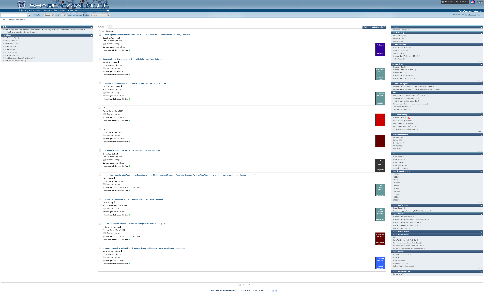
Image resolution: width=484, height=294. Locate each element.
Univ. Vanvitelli (8, 52)
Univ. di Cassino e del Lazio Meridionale (17, 58)
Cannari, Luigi (398, 53)
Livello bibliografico (400, 33)
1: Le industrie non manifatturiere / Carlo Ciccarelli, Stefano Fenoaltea (131, 150)
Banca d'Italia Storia (400, 228)
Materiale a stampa (400, 30)
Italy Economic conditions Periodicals (406, 243)
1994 (395, 183)
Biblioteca (7, 35)
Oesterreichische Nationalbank (404, 129)
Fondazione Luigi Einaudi (402, 120)
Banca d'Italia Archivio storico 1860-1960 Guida (410, 220)
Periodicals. (397, 274)
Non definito (397, 143)
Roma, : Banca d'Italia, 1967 (113, 111)
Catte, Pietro (397, 59)
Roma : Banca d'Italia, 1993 (112, 89)
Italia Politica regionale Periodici (404, 240)
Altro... (480, 61)
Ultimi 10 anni (398, 162)
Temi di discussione (400, 110)
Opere (395, 92)
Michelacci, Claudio (110, 62)
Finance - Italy (398, 260)
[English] (473, 3)
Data (394, 154)
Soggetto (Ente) (398, 214)
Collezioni (396, 41)
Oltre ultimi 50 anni (400, 168)
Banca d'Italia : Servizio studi (403, 70)
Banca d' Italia (398, 73)
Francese (396, 149)
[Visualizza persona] (119, 38)
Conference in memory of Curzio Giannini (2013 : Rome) (413, 86)
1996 (395, 191)
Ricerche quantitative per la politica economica (410, 104)
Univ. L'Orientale (9, 55)
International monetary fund (403, 126)
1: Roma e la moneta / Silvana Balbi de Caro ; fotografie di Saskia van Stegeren (134, 224)
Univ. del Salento (9, 41)
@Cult (242, 285)
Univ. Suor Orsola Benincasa (13, 61)
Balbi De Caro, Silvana (111, 227)
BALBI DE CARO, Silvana (111, 87)
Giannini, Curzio (399, 50)
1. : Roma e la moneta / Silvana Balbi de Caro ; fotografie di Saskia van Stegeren (134, 83)
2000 (395, 200)
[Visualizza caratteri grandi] (482, 2)
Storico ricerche (458, 15)
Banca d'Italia (20, 20)
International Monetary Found (404, 123)
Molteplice (397, 146)
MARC (366, 27)
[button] (49, 15)
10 (259, 290)
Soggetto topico (398, 252)
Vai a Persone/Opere (473, 15)
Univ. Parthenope (9, 46)
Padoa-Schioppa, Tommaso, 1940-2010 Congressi (411, 211)
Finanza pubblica (399, 263)
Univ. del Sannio (9, 49)
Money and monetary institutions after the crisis (410, 95)
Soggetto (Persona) (400, 205)
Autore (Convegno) (399, 84)
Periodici (396, 39)
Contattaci (464, 2)
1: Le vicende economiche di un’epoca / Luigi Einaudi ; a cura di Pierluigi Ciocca (134, 199)
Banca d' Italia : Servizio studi (403, 78)
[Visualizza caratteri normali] (480, 2)
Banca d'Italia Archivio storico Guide (406, 222)
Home (4, 20)
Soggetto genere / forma (402, 271)
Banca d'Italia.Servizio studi (403, 75)
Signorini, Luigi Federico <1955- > (405, 56)
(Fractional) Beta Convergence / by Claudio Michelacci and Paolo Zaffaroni (132, 59)
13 (268, 290)
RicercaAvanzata (37, 15)
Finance (396, 257)
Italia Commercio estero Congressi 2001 (407, 246)
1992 (395, 180)
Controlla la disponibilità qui (118, 50)
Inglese (395, 140)
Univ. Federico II (9, 38)
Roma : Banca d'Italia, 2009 (112, 41)
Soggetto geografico (400, 234)
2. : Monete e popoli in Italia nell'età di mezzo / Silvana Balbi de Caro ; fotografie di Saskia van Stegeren (144, 248)
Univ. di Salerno (8, 44)
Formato (395, 27)
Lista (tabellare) (378, 27)
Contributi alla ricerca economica (405, 98)
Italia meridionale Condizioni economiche (408, 249)
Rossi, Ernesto (398, 208)
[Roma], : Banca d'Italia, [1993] (114, 230)
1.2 (104, 129)
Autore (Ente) (397, 64)
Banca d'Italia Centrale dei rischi (404, 225)
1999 (395, 197)
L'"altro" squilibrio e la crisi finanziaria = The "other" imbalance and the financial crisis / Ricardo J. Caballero (146, 35)
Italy (394, 237)
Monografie (397, 36)
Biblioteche (449, 2)
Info (456, 2)
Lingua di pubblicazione (402, 134)
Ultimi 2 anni (397, 157)
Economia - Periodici (400, 254)
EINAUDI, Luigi (108, 203)
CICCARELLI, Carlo (109, 154)
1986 (395, 185)
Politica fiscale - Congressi (402, 266)
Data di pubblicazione (401, 171)
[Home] (64, 17)
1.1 (104, 108)
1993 (395, 177)
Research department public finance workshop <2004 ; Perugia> (416, 89)
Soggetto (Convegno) (400, 231)
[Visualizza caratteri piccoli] (477, 2)
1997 (395, 174)
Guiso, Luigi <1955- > (400, 47)
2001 (395, 188)
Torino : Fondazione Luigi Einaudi (115, 205)
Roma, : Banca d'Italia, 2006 (113, 181)
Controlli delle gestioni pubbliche (405, 101)
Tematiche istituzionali (401, 107)
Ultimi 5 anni (397, 160)
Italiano (396, 137)
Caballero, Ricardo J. (110, 38)
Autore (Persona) (399, 44)
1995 (395, 194)
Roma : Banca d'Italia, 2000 (112, 65)
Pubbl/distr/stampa (400, 115)
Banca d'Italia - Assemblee (402, 217)
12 (265, 290)
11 (262, 290)
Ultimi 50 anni (398, 165)
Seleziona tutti (108, 31)
